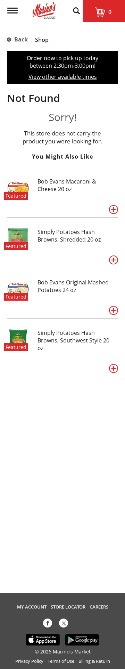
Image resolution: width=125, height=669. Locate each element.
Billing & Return (94, 661)
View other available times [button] (62, 77)
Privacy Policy (29, 661)
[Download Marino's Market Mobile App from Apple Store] (43, 639)
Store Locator (68, 607)
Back (20, 39)
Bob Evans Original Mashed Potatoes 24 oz (73, 286)
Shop (42, 40)
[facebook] (47, 624)
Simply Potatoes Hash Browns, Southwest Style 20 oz (73, 340)
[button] (113, 209)
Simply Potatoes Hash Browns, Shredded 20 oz (69, 235)
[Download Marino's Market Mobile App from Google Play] (82, 639)
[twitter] (63, 624)
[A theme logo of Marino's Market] (44, 9)
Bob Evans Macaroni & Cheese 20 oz (67, 185)
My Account (32, 607)
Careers (99, 607)
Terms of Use (61, 661)
